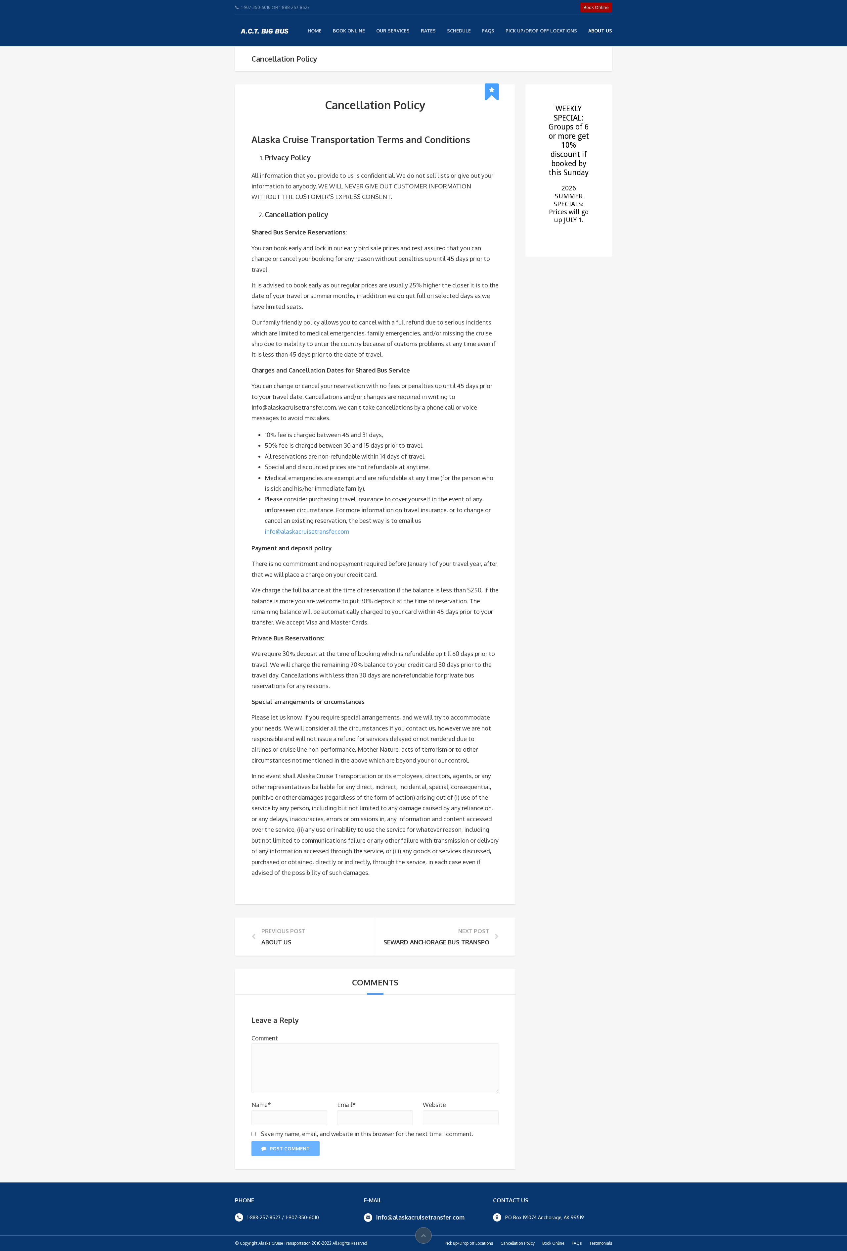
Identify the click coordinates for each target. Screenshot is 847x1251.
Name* (261, 1104)
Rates (428, 30)
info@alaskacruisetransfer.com (307, 531)
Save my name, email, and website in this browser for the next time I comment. (367, 1133)
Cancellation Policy (518, 1243)
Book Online (349, 30)
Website (434, 1104)
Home (315, 30)
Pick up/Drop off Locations (469, 1243)
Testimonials (600, 1243)
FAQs (488, 30)
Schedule (459, 30)
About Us (600, 30)
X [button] (840, 6)
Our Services (393, 30)
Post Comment (290, 1148)
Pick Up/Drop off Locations (541, 30)
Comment (264, 1038)
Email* (346, 1104)
